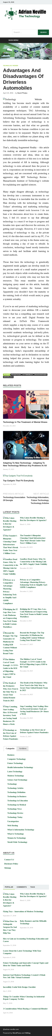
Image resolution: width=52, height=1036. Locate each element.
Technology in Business (16, 796)
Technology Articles (15, 788)
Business (10, 755)
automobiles (27, 375)
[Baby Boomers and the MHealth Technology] (10, 921)
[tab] (10, 748)
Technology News (14, 809)
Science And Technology (17, 780)
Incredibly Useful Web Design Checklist (19, 987)
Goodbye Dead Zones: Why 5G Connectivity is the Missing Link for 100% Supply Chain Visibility (33, 561)
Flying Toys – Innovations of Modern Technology (23, 911)
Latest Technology (14, 771)
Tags (32, 887)
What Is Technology (15, 834)
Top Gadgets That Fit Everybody (18, 480)
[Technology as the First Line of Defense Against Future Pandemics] (10, 730)
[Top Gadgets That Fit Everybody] (18, 477)
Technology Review (10, 65)
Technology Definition (16, 792)
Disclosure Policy (11, 864)
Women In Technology (16, 838)
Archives (22, 748)
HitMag (27, 1033)
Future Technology (15, 763)
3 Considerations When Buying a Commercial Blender (25, 1009)
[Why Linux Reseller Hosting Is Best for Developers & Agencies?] (10, 518)
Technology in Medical (16, 805)
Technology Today (14, 817)
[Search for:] (30, 32)
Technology (12, 784)
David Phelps (22, 93)
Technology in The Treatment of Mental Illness (25, 422)
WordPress (17, 1033)
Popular (9, 887)
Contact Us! (9, 860)
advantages (16, 375)
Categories (10, 748)
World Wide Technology (17, 842)
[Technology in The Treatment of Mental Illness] (26, 405)
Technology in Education (17, 801)
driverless (8, 377)
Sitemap (7, 868)
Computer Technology (16, 759)
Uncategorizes (13, 821)
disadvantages (40, 375)
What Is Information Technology (20, 830)
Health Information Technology (20, 767)
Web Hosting (12, 825)
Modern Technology (15, 776)
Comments (22, 887)
